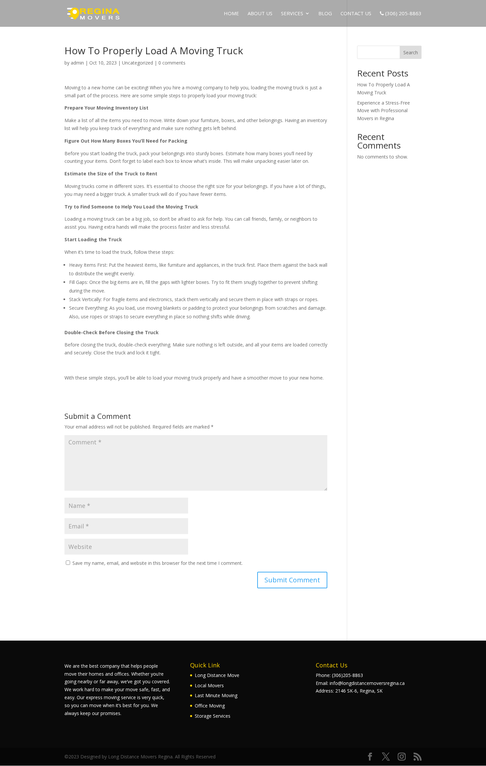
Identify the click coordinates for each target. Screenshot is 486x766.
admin (77, 63)
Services (292, 14)
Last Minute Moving (216, 695)
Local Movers (209, 685)
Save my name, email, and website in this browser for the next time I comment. (157, 563)
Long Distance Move (217, 675)
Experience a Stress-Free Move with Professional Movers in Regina (383, 111)
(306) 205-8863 (403, 14)
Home (231, 14)
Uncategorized (137, 63)
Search (410, 52)
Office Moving (210, 705)
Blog (325, 14)
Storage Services (212, 716)
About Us (260, 14)
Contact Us (356, 14)
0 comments (171, 63)
